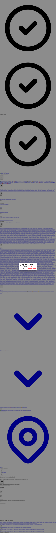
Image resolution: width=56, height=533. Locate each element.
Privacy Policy (30, 266)
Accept (32, 268)
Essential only (24, 268)
